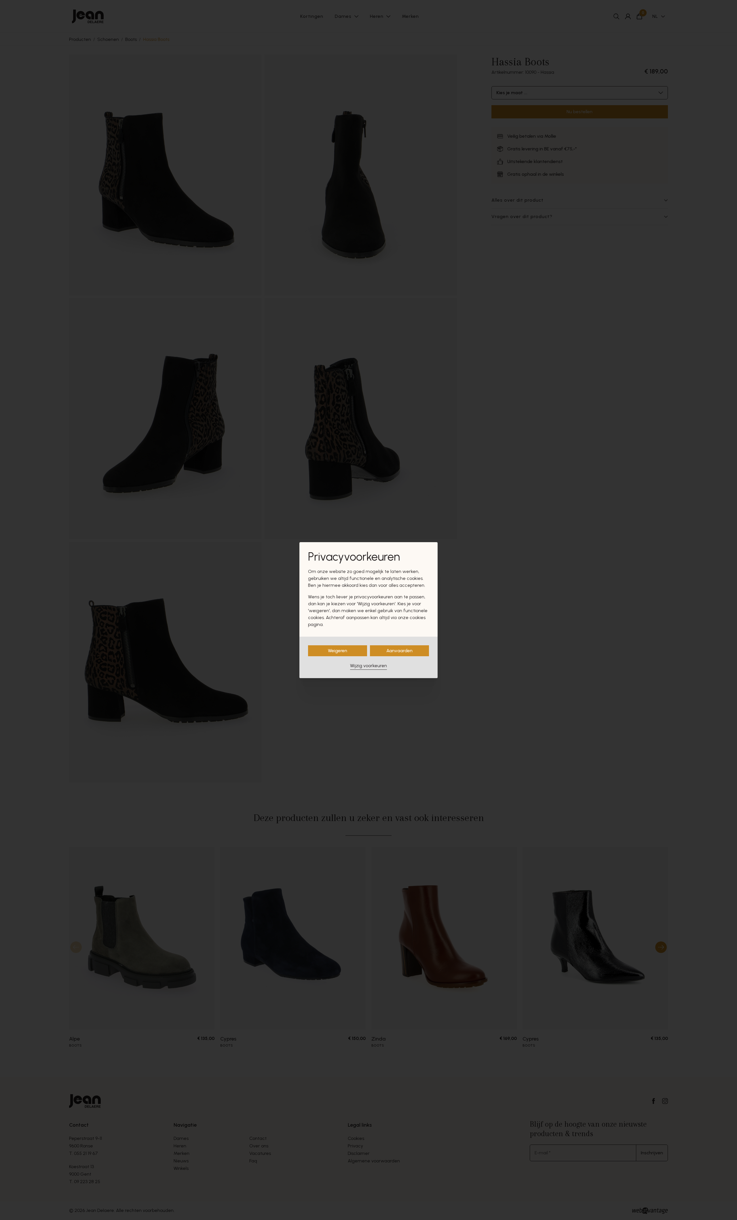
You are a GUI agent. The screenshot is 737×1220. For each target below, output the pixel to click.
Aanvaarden (399, 650)
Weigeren (337, 650)
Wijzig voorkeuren (368, 665)
